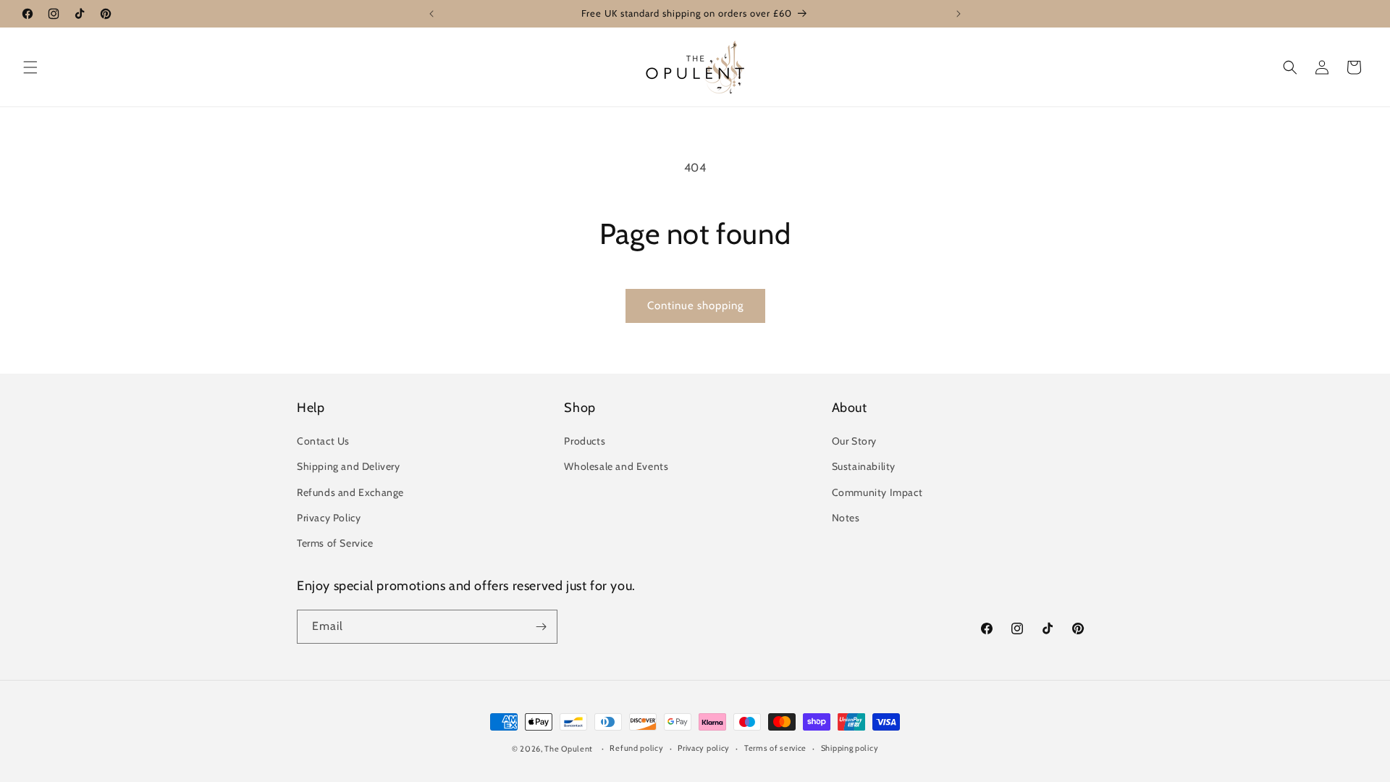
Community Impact (877, 492)
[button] (30, 67)
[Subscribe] (541, 627)
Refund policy (636, 748)
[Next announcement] (958, 14)
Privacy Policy (329, 517)
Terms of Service (335, 543)
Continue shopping (695, 305)
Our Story (854, 440)
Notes (846, 517)
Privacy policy (704, 748)
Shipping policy (850, 748)
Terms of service (775, 748)
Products (584, 440)
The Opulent (568, 749)
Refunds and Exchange (350, 492)
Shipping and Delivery (348, 466)
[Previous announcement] (431, 14)
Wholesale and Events (616, 466)
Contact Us (323, 440)
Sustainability (864, 466)
